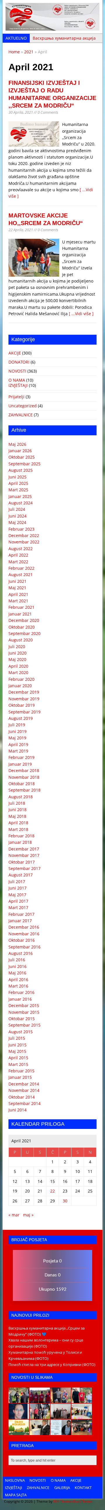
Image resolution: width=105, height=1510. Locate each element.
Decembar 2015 (23, 1005)
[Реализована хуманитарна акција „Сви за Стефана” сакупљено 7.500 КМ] (39, 1431)
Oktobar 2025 (21, 457)
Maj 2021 (17, 587)
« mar (14, 1215)
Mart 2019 (18, 751)
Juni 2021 (17, 581)
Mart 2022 (18, 561)
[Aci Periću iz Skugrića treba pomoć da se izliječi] (18, 1415)
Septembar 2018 (24, 790)
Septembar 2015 (24, 1025)
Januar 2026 (20, 450)
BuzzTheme (82, 1501)
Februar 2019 (21, 757)
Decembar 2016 (23, 927)
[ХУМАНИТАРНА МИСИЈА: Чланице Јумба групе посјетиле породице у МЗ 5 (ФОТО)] (39, 1415)
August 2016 (20, 953)
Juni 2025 (17, 477)
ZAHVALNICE (20, 415)
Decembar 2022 (23, 535)
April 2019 (18, 744)
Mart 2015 (18, 1064)
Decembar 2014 (23, 1084)
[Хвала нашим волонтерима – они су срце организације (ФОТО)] (39, 1399)
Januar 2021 (20, 614)
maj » (28, 1215)
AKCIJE (14, 353)
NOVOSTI (17, 371)
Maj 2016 (17, 973)
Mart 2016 (18, 986)
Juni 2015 (17, 1045)
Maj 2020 (17, 659)
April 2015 (18, 1057)
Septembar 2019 (24, 712)
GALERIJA (62, 1487)
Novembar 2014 (23, 1090)
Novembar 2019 (23, 698)
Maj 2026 (17, 444)
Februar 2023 (21, 529)
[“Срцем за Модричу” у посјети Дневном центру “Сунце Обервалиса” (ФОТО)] (81, 1415)
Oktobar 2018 (21, 783)
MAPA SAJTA (16, 1494)
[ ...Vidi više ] (81, 313)
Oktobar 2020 (21, 627)
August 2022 (20, 548)
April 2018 (18, 822)
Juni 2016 (17, 966)
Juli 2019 (16, 724)
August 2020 (20, 640)
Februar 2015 (21, 1071)
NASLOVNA (15, 1480)
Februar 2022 (21, 568)
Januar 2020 (20, 685)
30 (65, 1201)
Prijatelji (16, 396)
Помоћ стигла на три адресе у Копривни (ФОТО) (51, 1364)
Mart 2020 (18, 672)
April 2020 (18, 666)
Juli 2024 (16, 509)
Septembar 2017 (24, 868)
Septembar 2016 (24, 947)
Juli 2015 (16, 1038)
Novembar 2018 (23, 777)
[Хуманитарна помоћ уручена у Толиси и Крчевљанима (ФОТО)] (60, 1399)
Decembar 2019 (23, 692)
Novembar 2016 (23, 933)
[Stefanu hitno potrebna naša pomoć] (60, 1431)
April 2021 (18, 594)
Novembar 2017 (23, 855)
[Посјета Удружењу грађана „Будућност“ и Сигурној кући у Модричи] (60, 1415)
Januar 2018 (20, 842)
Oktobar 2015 (21, 1018)
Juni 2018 (17, 809)
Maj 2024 (17, 522)
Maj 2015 (17, 1051)
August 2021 (20, 574)
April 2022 (18, 555)
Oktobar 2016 (21, 940)
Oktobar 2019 (21, 705)
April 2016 (18, 979)
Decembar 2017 (23, 849)
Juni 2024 (17, 516)
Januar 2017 (20, 920)
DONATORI (18, 362)
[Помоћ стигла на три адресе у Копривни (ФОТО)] (81, 1399)
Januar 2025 (20, 496)
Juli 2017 (16, 881)
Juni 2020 (17, 653)
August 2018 (20, 796)
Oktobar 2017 (21, 862)
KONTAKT (83, 1487)
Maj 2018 (17, 816)
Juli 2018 (16, 803)
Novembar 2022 (23, 542)
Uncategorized (22, 405)
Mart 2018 (18, 829)
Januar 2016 (20, 999)
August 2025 (20, 470)
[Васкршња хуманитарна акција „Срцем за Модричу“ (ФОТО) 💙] (18, 1399)
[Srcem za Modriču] (52, 27)
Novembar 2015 (23, 1012)
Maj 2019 (17, 738)
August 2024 (20, 503)
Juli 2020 (16, 646)
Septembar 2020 (24, 633)
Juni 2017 (17, 888)
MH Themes (63, 1501)
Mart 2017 (18, 907)
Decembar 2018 (23, 770)
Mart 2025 (18, 489)
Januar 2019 (20, 764)
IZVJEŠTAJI (18, 385)
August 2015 (20, 1031)
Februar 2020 (21, 679)
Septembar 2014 (24, 1103)
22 (52, 1191)
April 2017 (18, 901)
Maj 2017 (17, 894)
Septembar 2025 (24, 463)
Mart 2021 (18, 601)
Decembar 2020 (23, 620)
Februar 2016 (21, 992)
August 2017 (20, 875)
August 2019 (20, 718)
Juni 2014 (17, 1110)
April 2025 (18, 483)
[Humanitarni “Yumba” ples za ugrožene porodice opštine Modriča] (81, 1431)
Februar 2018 (21, 836)
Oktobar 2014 (21, 1097)
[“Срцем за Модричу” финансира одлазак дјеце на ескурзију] (18, 1431)
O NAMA (16, 380)
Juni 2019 (17, 731)
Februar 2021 (21, 607)
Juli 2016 (16, 959)
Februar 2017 (21, 914)
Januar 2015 (20, 1077)
